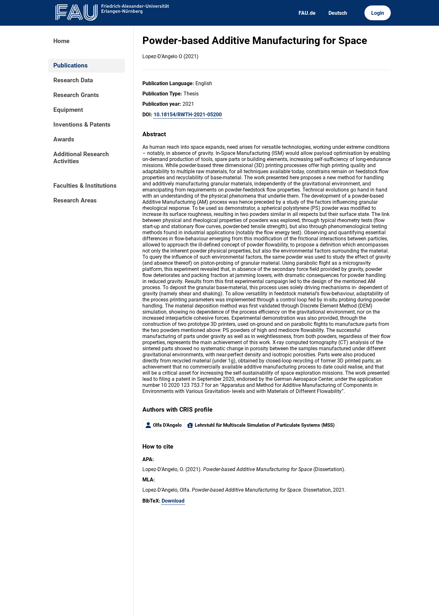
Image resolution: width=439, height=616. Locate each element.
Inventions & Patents (82, 124)
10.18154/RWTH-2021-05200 (188, 115)
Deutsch (337, 13)
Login (377, 13)
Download (173, 501)
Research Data (73, 80)
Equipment (68, 109)
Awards (63, 139)
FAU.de (307, 13)
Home (61, 41)
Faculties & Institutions (85, 185)
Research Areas (75, 200)
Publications (70, 65)
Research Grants (76, 95)
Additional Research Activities (81, 158)
